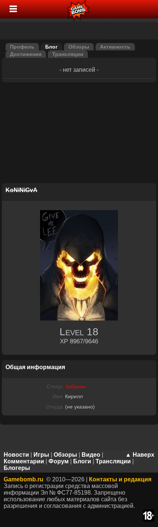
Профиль (22, 47)
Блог (51, 47)
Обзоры (78, 47)
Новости (16, 455)
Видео (91, 455)
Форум (59, 461)
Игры (41, 455)
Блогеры (17, 468)
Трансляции (67, 54)
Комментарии (24, 461)
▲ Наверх (139, 455)
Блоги (82, 461)
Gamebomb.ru (23, 479)
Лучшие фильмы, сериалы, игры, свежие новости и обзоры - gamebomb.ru (78, 9)
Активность (115, 47)
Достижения (26, 54)
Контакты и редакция (120, 479)
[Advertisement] (79, 134)
